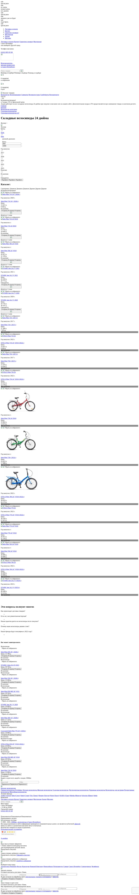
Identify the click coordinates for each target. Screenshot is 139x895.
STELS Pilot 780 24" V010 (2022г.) (12, 497)
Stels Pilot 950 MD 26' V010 (10, 757)
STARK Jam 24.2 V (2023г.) (10, 587)
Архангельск (5, 866)
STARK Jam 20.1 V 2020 (9, 704)
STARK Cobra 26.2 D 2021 (10, 665)
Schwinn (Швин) (87, 795)
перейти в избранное (23, 861)
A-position (4, 838)
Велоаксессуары (34, 95)
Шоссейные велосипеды (18, 792)
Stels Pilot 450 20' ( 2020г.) (9, 652)
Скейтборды (44, 95)
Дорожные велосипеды (97, 790)
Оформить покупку (23, 855)
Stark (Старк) (25, 795)
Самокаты (24, 95)
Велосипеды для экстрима (115, 790)
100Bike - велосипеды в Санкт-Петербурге (26, 822)
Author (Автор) (6, 795)
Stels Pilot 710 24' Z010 (8, 226)
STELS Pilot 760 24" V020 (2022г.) (12, 569)
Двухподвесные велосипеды (79, 790)
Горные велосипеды (8, 790)
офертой (77, 824)
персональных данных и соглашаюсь (38, 877)
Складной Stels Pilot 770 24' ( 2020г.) (13, 731)
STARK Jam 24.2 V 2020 (9, 300)
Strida (95, 795)
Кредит (7, 31)
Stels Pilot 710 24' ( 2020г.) (9, 201)
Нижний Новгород (36, 866)
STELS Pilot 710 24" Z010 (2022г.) (12, 343)
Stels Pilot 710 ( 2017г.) (8, 325)
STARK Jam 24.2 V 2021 (9, 275)
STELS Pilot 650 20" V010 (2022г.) (12, 744)
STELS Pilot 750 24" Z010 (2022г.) (12, 379)
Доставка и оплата (11, 29)
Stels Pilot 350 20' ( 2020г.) (9, 678)
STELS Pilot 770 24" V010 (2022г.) (12, 515)
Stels (2, 136)
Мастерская (9, 34)
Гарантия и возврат (11, 33)
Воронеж (13, 866)
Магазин (8, 38)
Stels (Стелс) (16, 795)
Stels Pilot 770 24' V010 (8, 533)
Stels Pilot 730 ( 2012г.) (8, 457)
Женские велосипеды (44, 790)
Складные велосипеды (60, 790)
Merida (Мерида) (75, 795)
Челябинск (95, 866)
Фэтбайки (18, 790)
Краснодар (26, 866)
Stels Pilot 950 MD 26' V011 (10, 691)
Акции (7, 36)
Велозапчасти (54, 95)
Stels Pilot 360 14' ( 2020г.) (9, 718)
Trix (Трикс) (34, 795)
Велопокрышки (15, 95)
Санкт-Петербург (75, 866)
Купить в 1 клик (6, 215)
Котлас (19, 866)
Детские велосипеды (29, 790)
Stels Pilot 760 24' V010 (8, 551)
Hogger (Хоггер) (44, 795)
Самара (65, 866)
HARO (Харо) (65, 795)
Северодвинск (86, 866)
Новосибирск (48, 866)
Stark (2, 133)
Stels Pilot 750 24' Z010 (8, 418)
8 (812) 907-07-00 (7, 52)
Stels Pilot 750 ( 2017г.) (8, 361)
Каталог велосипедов (8, 788)
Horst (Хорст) (54, 795)
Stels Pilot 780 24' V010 (8, 251)
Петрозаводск (58, 866)
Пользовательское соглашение (11, 829)
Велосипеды (5, 95)
